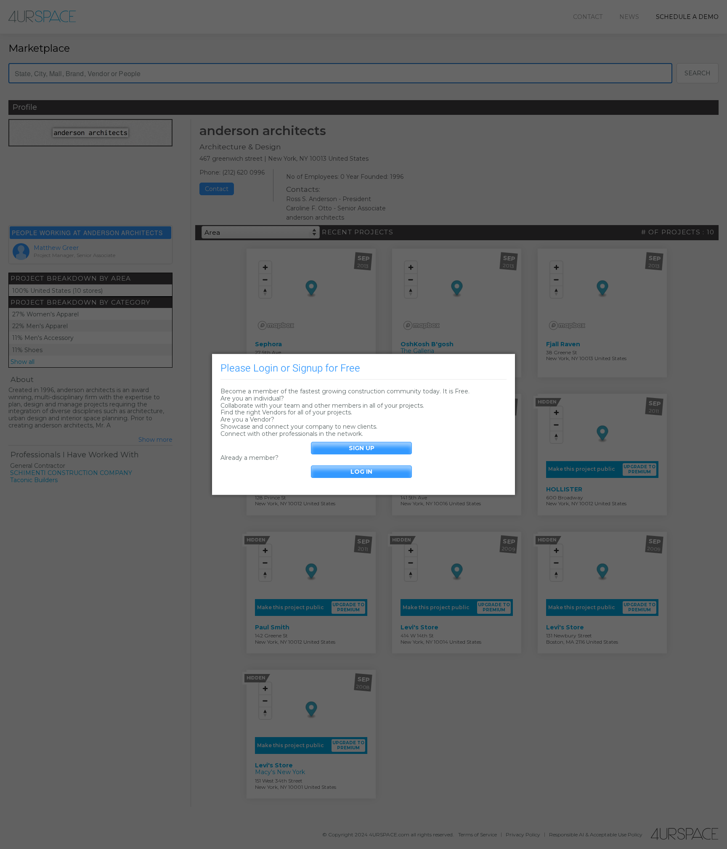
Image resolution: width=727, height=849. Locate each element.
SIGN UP (361, 448)
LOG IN (361, 472)
